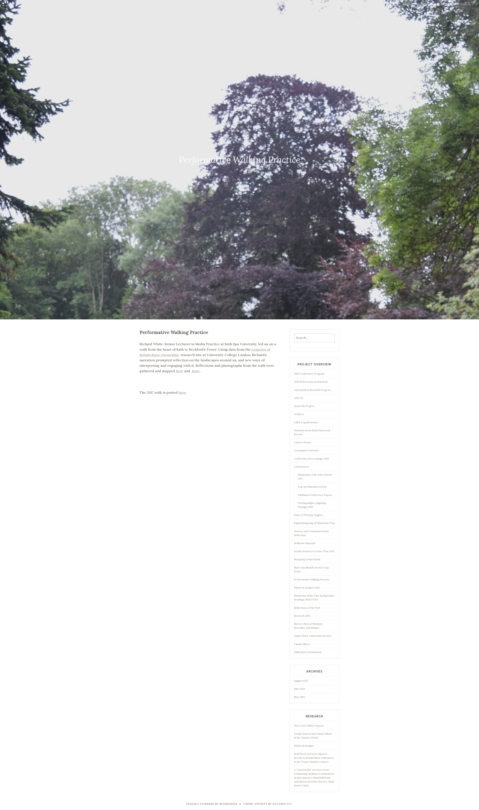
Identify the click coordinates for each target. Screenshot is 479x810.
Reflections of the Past (307, 607)
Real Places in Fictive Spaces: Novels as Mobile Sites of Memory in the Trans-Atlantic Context (314, 757)
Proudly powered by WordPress (212, 804)
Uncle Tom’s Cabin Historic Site (312, 635)
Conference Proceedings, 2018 (311, 458)
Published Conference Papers (315, 495)
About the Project (304, 406)
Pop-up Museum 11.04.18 (312, 486)
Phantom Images (304, 745)
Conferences (434, 4)
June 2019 (299, 688)
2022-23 (298, 398)
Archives (299, 414)
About (408, 4)
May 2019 (299, 697)
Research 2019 (302, 615)
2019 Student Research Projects (312, 390)
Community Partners (306, 450)
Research (462, 4)
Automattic (282, 804)
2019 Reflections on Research (310, 381)
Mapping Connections (307, 559)
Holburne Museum (304, 543)
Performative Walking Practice (312, 579)
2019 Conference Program (309, 373)
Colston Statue (302, 442)
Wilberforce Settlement (307, 652)
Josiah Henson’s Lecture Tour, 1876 (314, 551)
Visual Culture (302, 644)
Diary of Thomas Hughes (308, 515)
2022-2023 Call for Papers (309, 725)
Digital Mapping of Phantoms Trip (314, 523)
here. (196, 371)
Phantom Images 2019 (307, 587)
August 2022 (301, 680)
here (179, 371)
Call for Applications (306, 422)
